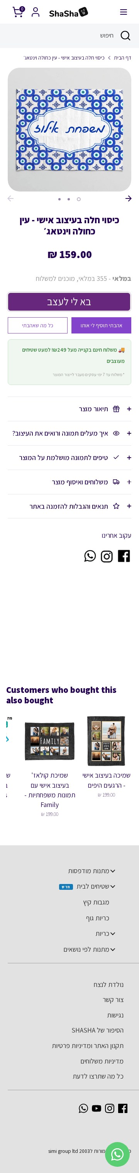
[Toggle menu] (113, 871)
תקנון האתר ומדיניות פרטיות (88, 1045)
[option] (69, 130)
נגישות (115, 1015)
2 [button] (69, 199)
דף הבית (122, 57)
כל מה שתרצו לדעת (98, 1076)
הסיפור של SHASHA (97, 1030)
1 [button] (79, 199)
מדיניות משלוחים (102, 1061)
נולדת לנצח (109, 984)
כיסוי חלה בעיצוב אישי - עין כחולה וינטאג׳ (64, 57)
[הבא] (128, 198)
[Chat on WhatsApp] (89, 560)
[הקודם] (10, 198)
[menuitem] (66, 871)
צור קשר (113, 999)
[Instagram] (109, 1108)
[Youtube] (96, 1108)
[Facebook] (122, 1108)
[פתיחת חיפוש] (126, 35)
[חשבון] (35, 9)
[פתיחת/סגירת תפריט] (123, 12)
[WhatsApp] (83, 1108)
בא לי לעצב (69, 301)
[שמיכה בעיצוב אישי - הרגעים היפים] (106, 741)
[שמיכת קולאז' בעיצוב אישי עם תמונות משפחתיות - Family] (50, 741)
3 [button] (59, 199)
